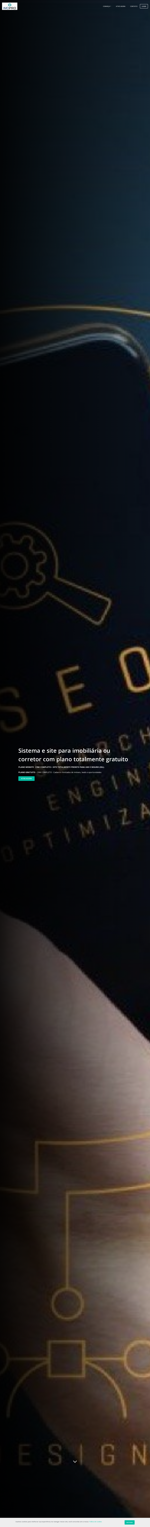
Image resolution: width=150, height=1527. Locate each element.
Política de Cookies (95, 1522)
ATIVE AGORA (26, 778)
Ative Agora (120, 6)
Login (144, 6)
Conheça (106, 6)
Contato (133, 6)
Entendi (129, 1522)
